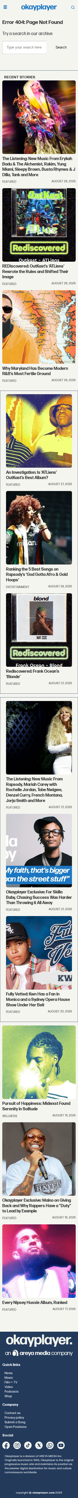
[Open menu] (5, 7)
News (9, 1373)
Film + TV (11, 1382)
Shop (8, 1396)
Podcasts (12, 1392)
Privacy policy (14, 1418)
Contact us (13, 1413)
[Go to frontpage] (39, 7)
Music (9, 1378)
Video (9, 1387)
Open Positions (16, 1427)
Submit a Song (15, 1422)
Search (61, 47)
